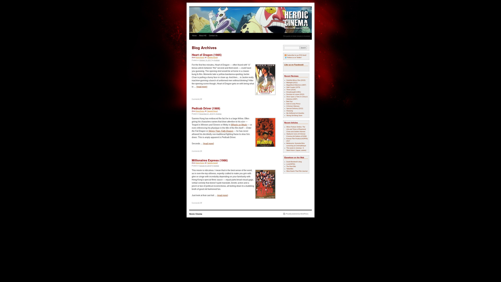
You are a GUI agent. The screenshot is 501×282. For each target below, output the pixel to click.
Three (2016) (291, 90)
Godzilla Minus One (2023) (295, 80)
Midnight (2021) (292, 83)
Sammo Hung (212, 57)
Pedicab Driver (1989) (206, 108)
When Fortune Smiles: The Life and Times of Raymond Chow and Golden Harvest (296, 129)
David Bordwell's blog (294, 162)
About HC (202, 35)
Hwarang (289, 111)
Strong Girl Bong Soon (294, 115)
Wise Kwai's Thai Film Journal (297, 171)
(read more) (201, 87)
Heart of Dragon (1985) (207, 55)
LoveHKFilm (290, 164)
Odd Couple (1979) (293, 87)
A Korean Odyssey (292, 106)
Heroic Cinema (195, 214)
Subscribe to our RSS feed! (296, 55)
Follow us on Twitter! (294, 57)
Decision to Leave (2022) (295, 94)
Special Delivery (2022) (294, 108)
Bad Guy (289, 101)
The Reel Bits (291, 166)
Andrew (217, 60)
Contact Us (213, 35)
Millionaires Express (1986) (210, 160)
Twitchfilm (289, 169)
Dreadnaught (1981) (293, 92)
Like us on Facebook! (294, 64)
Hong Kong (200, 57)
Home (194, 35)
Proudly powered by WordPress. (297, 214)
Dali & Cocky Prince (293, 104)
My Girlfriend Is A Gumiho (295, 113)
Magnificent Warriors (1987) (296, 85)
